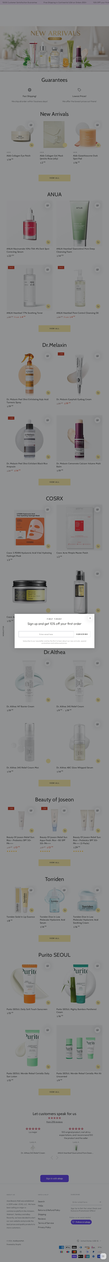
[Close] (90, 618)
